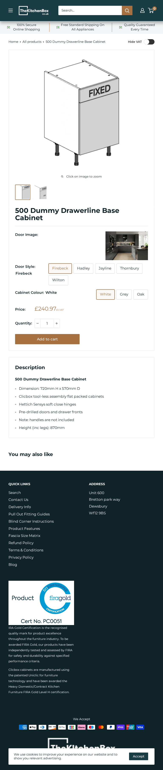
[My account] (142, 10)
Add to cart (47, 339)
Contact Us (18, 500)
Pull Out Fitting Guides (29, 514)
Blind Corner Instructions (31, 521)
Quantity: (23, 323)
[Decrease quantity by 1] (37, 323)
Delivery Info (19, 507)
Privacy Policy (21, 557)
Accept (138, 756)
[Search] (127, 10)
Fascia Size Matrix (24, 535)
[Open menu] (10, 10)
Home (13, 42)
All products (31, 42)
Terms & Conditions (25, 550)
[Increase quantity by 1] (56, 323)
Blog (12, 564)
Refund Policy (21, 543)
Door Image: (26, 234)
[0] (151, 10)
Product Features (24, 528)
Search (14, 492)
